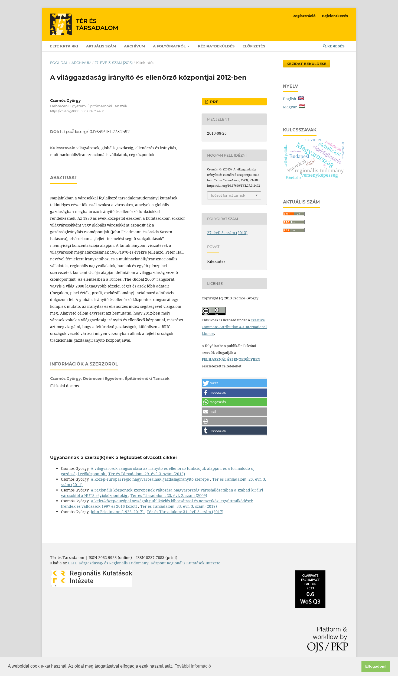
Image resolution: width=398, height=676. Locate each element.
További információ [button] (193, 666)
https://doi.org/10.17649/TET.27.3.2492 (95, 131)
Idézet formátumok (228, 195)
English (290, 98)
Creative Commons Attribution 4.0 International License (234, 327)
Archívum (134, 46)
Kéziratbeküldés (216, 46)
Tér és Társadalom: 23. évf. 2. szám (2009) (169, 495)
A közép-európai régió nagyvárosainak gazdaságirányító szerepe (150, 479)
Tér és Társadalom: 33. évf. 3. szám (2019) (178, 506)
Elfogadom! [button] (376, 666)
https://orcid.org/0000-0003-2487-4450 (77, 111)
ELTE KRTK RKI (64, 46)
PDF (213, 101)
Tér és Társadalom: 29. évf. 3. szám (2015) (146, 473)
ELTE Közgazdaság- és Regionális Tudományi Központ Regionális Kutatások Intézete (144, 562)
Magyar (291, 106)
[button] (234, 383)
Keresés (335, 46)
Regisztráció (304, 16)
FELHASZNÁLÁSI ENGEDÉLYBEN (231, 359)
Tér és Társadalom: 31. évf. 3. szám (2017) (185, 511)
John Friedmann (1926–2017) (118, 511)
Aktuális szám (101, 46)
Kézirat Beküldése (306, 64)
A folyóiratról (170, 46)
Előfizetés (254, 46)
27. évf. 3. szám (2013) (113, 62)
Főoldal (59, 62)
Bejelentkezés (335, 16)
